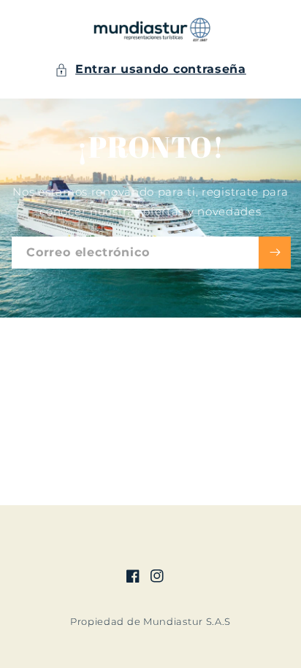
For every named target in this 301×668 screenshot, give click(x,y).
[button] (150, 69)
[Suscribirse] (275, 253)
